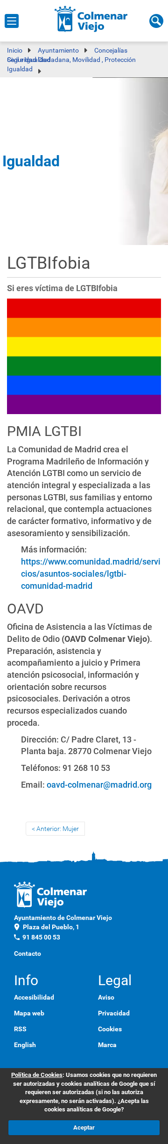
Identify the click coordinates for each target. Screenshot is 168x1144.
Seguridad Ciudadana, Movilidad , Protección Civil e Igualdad (71, 59)
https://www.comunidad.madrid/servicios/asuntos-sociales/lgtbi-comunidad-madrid (91, 573)
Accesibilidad (34, 997)
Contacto (27, 953)
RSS (20, 1029)
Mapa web (29, 1013)
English (25, 1045)
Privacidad (114, 1013)
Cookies (110, 1029)
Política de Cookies (37, 1074)
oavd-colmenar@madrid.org (99, 785)
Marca (107, 1045)
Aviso (106, 997)
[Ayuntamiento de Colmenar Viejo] (91, 18)
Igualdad (20, 69)
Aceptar (84, 1127)
